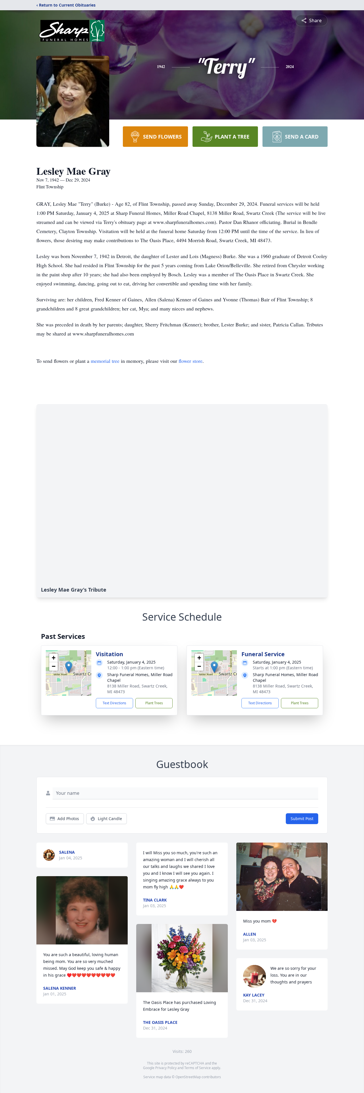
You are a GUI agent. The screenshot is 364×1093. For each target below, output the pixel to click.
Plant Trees (154, 703)
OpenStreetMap (188, 1077)
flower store (190, 360)
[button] (68, 667)
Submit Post (302, 818)
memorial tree (105, 360)
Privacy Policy (166, 1067)
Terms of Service (197, 1067)
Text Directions (114, 703)
